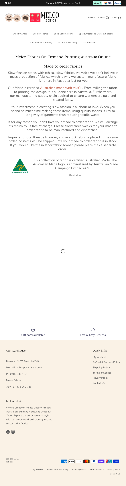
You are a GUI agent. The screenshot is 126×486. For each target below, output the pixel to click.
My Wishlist (99, 357)
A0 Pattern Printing (67, 42)
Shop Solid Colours (63, 33)
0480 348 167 (18, 374)
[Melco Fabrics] (32, 18)
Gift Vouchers (89, 42)
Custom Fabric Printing (41, 42)
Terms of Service (102, 372)
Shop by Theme (40, 33)
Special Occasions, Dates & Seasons (96, 33)
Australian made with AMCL (61, 88)
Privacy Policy (100, 378)
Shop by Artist (20, 33)
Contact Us (99, 383)
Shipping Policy (101, 367)
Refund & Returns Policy (106, 362)
